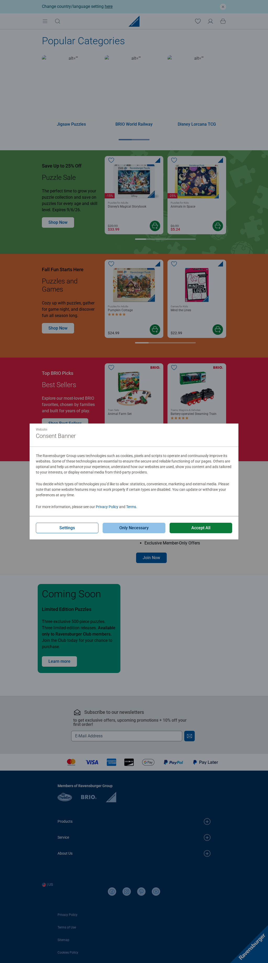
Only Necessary (134, 527)
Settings (67, 527)
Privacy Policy (107, 507)
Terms (131, 507)
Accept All (200, 527)
